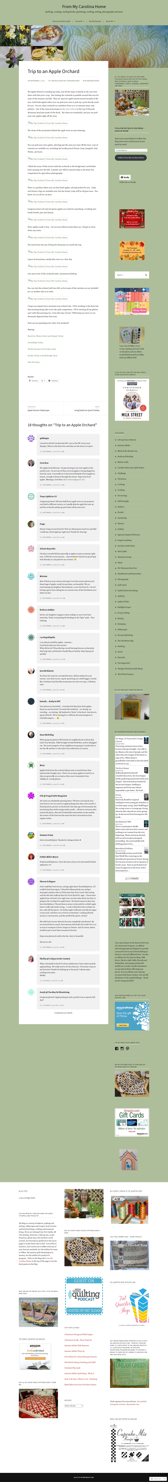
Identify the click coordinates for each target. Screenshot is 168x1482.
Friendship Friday (35, 342)
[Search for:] (132, 275)
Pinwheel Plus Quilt (72, 1368)
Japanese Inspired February (129, 534)
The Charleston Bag (125, 640)
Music (120, 562)
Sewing (121, 618)
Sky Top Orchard (69, 109)
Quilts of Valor (123, 601)
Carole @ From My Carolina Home (65, 81)
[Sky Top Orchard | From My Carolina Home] (48, 123)
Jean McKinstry (47, 670)
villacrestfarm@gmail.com (74, 479)
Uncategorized (124, 663)
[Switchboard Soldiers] (146, 853)
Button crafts (123, 462)
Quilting (121, 596)
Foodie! (121, 512)
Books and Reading (125, 456)
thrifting (121, 646)
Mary (42, 765)
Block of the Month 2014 (127, 451)
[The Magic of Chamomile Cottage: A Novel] (146, 743)
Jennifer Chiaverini (121, 851)
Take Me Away (34, 362)
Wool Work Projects (126, 674)
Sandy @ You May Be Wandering (54, 992)
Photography (123, 579)
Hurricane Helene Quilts (61, 21)
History (121, 523)
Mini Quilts (122, 551)
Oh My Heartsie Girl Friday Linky (42, 349)
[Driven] (146, 799)
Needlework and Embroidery (129, 573)
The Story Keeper (122, 768)
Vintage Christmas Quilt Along (130, 668)
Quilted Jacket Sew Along (128, 590)
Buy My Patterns (95, 21)
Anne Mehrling (47, 734)
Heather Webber (120, 744)
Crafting (121, 490)
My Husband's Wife (123, 821)
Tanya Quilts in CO (48, 496)
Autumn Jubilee (124, 445)
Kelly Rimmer (120, 770)
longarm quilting (125, 540)
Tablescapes (122, 629)
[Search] (145, 275)
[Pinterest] (128, 1048)
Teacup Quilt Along (125, 635)
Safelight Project (124, 607)
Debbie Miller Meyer (49, 856)
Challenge (122, 473)
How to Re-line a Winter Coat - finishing (80, 1379)
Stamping (122, 624)
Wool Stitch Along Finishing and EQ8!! (80, 1362)
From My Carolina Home (84, 6)
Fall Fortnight (123, 501)
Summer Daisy (46, 835)
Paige (42, 524)
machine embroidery (126, 545)
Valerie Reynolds (47, 548)
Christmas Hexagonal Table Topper (78, 1334)
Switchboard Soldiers (124, 848)
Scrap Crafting (123, 612)
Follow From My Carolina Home (131, 157)
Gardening (122, 518)
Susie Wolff (119, 797)
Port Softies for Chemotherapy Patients (80, 1356)
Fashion (121, 506)
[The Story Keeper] (146, 773)
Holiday (121, 529)
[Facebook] (117, 1048)
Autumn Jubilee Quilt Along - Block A (79, 1373)
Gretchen (44, 462)
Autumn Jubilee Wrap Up (74, 1351)
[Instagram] (122, 1048)
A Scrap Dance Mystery (127, 439)
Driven (118, 795)
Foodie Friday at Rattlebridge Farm (42, 355)
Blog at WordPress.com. (84, 1477)
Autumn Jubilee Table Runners (76, 1345)
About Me (109, 21)
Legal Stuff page (135, 977)
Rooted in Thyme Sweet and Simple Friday (45, 336)
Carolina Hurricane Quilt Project (131, 467)
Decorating (122, 495)
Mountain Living (92, 81)
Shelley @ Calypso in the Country (55, 958)
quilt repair (122, 585)
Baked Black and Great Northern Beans (80, 1384)
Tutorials (78, 21)
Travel (120, 651)
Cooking (121, 484)
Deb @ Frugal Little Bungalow (53, 795)
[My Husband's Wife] (146, 826)
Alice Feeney (119, 824)
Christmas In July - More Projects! (78, 1340)
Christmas (122, 479)
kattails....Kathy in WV (50, 701)
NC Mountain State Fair (127, 568)
